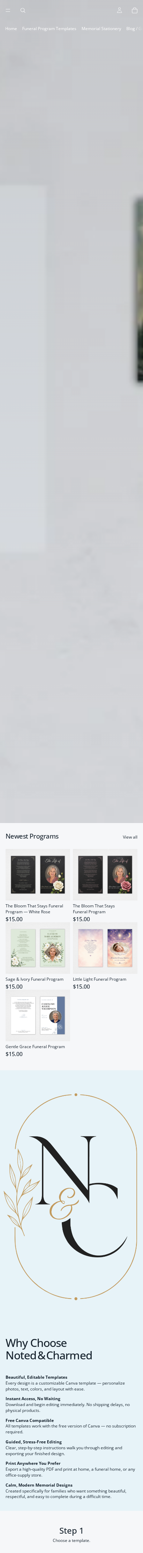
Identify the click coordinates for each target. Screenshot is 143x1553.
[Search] (23, 10)
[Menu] (8, 10)
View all (130, 837)
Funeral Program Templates (49, 28)
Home (11, 28)
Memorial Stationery (101, 28)
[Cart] (134, 10)
